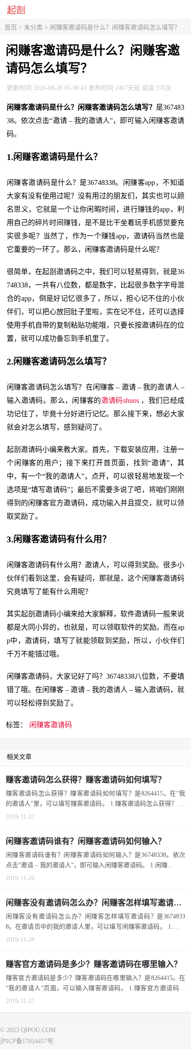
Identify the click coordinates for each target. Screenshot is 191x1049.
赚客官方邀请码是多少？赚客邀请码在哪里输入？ (94, 964)
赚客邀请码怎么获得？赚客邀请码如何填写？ (86, 779)
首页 (10, 27)
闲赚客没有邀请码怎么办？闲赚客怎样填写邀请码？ (98, 902)
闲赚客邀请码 (50, 725)
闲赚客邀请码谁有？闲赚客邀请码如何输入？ (86, 841)
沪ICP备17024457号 (26, 1041)
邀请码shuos (121, 400)
